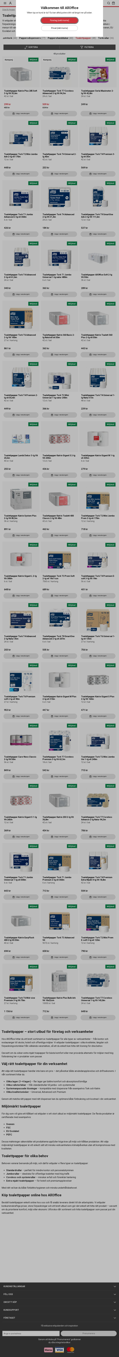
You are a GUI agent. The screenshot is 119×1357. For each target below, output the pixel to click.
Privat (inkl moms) (59, 28)
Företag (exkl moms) (59, 20)
